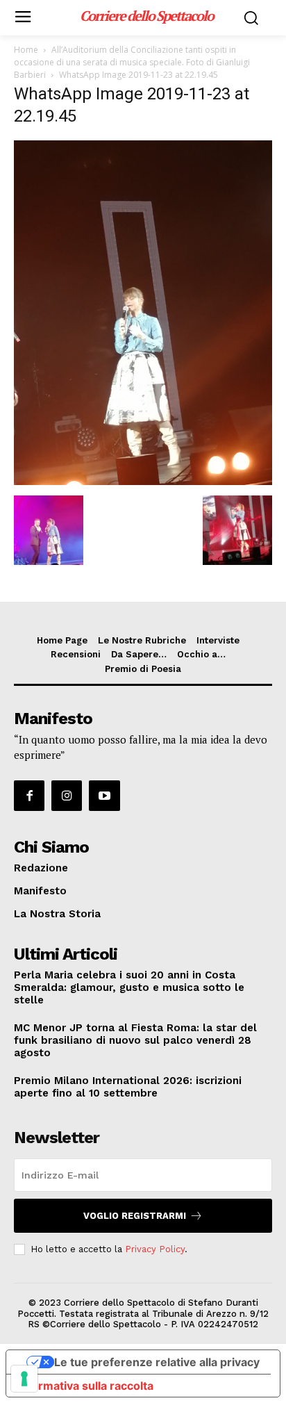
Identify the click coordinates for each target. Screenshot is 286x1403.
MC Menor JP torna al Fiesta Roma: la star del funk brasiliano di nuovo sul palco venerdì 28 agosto (135, 1040)
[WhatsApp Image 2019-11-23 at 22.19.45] (143, 481)
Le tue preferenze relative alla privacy (157, 1362)
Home (26, 50)
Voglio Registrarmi (134, 1216)
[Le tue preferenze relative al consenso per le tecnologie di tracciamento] (24, 1378)
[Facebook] (29, 795)
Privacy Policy (155, 1249)
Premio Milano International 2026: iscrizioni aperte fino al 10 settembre (128, 1086)
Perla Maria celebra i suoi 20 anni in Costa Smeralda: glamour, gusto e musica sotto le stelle (129, 987)
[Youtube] (104, 795)
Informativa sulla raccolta (85, 1386)
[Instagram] (66, 795)
